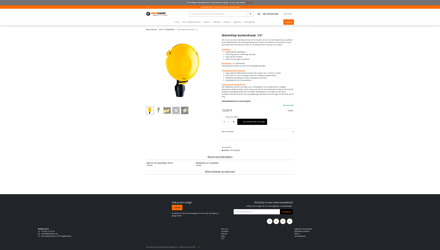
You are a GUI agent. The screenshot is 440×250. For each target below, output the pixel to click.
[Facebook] (269, 221)
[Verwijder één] (224, 121)
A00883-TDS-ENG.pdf (231, 150)
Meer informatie (228, 131)
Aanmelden (288, 14)
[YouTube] (283, 221)
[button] (149, 69)
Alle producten (151, 29)
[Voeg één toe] (233, 121)
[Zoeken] (250, 14)
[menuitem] (177, 22)
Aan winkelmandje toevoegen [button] (254, 121)
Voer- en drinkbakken (167, 29)
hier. (249, 3)
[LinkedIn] (276, 221)
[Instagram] (289, 221)
